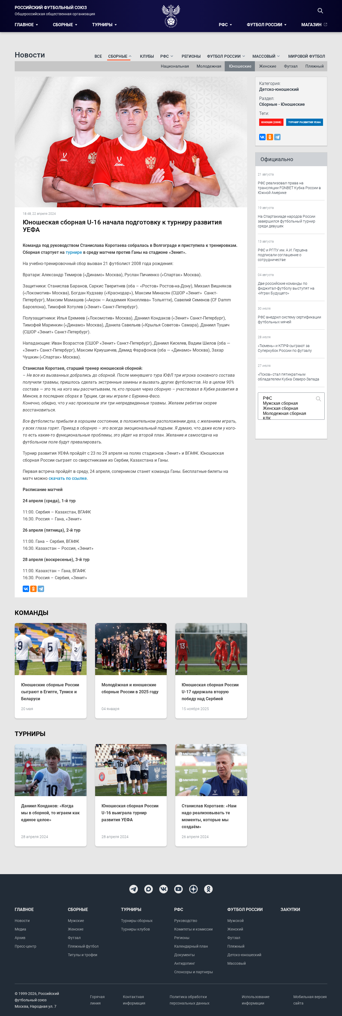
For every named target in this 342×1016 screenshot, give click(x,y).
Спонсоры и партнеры (193, 972)
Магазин (311, 24)
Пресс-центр (25, 946)
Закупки (290, 909)
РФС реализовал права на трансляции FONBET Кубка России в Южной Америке (289, 188)
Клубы (147, 56)
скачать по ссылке (68, 478)
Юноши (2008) (271, 122)
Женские (267, 66)
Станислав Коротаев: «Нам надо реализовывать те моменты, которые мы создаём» (209, 816)
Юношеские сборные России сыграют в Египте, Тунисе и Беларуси (50, 691)
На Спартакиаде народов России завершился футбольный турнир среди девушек (286, 221)
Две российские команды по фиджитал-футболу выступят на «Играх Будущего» (286, 288)
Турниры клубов (135, 929)
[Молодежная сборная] (289, 413)
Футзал (291, 66)
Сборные (63, 24)
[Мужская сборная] (289, 403)
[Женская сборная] (289, 408)
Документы (184, 955)
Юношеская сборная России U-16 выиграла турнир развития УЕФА (130, 812)
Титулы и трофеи (82, 955)
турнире (74, 252)
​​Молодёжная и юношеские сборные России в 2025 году (130, 688)
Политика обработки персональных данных (189, 1000)
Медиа (20, 929)
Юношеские (240, 66)
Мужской (235, 920)
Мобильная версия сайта (310, 1000)
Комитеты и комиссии (193, 929)
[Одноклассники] (33, 589)
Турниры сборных (137, 920)
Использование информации (255, 1000)
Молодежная (209, 66)
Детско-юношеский (244, 955)
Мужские (76, 920)
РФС (223, 24)
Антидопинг (184, 963)
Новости (22, 920)
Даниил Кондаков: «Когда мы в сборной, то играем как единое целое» (50, 812)
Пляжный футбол (83, 946)
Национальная (175, 66)
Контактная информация (134, 1000)
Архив (20, 938)
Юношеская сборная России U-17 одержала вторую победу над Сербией (210, 691)
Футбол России (264, 24)
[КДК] (289, 418)
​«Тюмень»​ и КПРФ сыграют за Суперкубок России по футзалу (285, 348)
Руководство (185, 920)
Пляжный (314, 66)
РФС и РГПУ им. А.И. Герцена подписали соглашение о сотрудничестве (283, 255)
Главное (24, 24)
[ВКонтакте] (26, 589)
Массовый (236, 963)
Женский (235, 929)
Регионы (191, 56)
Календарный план (191, 946)
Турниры (102, 24)
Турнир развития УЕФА (304, 122)
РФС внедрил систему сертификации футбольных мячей (289, 319)
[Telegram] (41, 589)
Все (98, 56)
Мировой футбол (306, 56)
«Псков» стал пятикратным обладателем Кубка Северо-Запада (288, 376)
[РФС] (289, 398)
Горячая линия (97, 1000)
